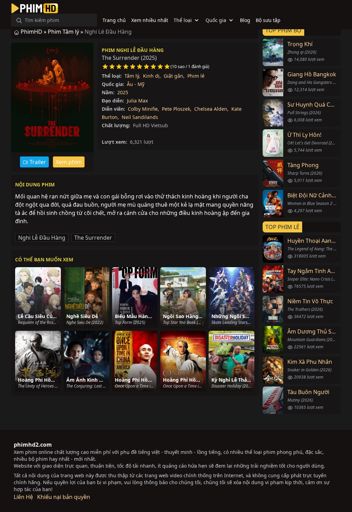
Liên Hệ (23, 497)
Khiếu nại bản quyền (63, 497)
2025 (122, 92)
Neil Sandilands (140, 117)
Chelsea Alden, (211, 109)
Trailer (37, 162)
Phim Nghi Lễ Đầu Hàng (133, 50)
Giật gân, (174, 76)
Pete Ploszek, (176, 109)
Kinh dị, (152, 76)
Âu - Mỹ (135, 84)
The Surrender (93, 237)
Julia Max (137, 100)
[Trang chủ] (34, 8)
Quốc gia (216, 20)
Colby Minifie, (143, 109)
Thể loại (183, 20)
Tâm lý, (132, 76)
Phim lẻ (196, 76)
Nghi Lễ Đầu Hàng (41, 237)
